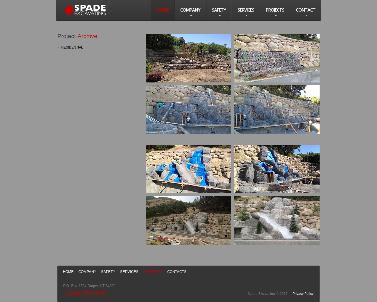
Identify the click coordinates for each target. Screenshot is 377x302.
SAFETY (108, 272)
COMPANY (87, 272)
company (190, 10)
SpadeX (85, 10)
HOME (68, 272)
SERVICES (129, 272)
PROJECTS (153, 272)
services (246, 10)
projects (275, 10)
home (163, 10)
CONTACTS (177, 272)
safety (219, 10)
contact (305, 10)
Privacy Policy (303, 294)
